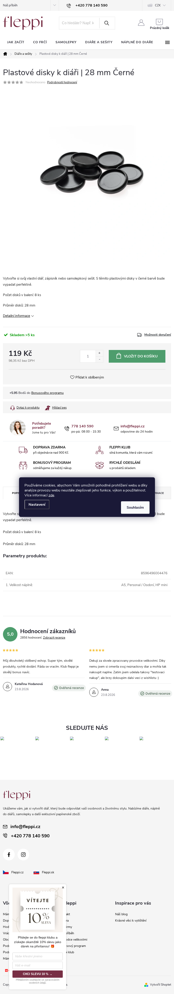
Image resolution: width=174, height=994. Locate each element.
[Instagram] (23, 854)
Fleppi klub (66, 952)
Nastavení (37, 504)
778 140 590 (82, 426)
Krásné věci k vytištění (130, 920)
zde (51, 495)
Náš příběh (10, 5)
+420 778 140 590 (30, 836)
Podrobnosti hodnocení (62, 82)
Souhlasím (135, 507)
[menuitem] (16, 42)
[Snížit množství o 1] (99, 359)
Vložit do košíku (141, 356)
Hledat (106, 23)
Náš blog (121, 914)
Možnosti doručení (157, 334)
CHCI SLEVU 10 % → (37, 974)
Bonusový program (72, 946)
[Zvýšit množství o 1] (99, 353)
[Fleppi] (16, 795)
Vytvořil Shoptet (160, 985)
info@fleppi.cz (133, 426)
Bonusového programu (47, 393)
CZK (158, 5)
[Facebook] (9, 854)
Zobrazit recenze (54, 638)
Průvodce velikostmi (73, 939)
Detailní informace (16, 316)
